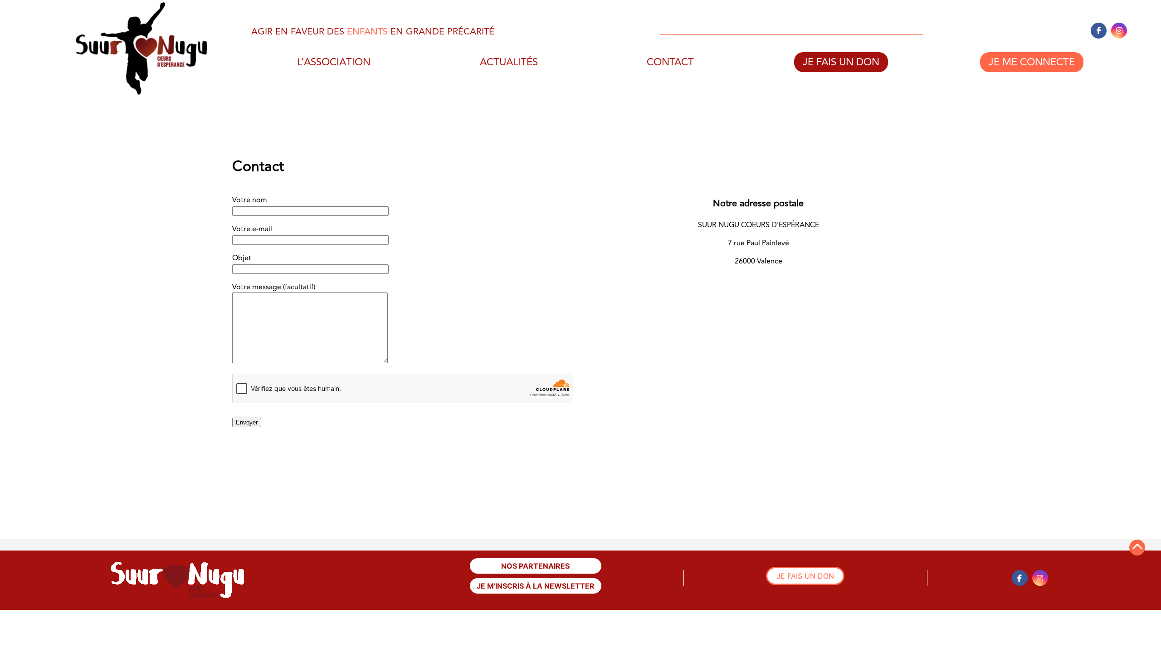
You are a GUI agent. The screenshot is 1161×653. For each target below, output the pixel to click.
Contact (670, 62)
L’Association (334, 62)
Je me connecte (1032, 62)
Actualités (509, 62)
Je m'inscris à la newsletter (536, 585)
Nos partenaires (535, 565)
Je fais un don (841, 62)
